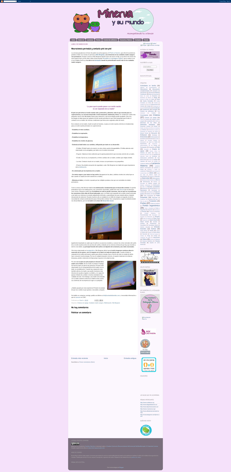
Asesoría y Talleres (126, 40)
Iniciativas (154, 156)
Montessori (145, 188)
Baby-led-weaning (153, 94)
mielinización (82, 167)
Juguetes (142, 161)
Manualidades (143, 176)
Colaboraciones (154, 104)
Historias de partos (145, 152)
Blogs (155, 97)
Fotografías (151, 147)
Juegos (155, 159)
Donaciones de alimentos (146, 131)
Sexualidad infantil (153, 225)
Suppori (158, 230)
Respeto (157, 216)
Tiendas (142, 235)
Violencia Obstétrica (147, 241)
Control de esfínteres (110, 40)
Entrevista (150, 138)
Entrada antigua (130, 358)
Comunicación (147, 108)
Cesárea (156, 102)
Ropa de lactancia (147, 218)
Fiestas (155, 145)
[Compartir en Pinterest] (102, 300)
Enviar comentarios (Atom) (87, 362)
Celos (149, 102)
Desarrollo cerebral (145, 126)
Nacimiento (143, 190)
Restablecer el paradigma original (112, 58)
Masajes (151, 176)
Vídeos (144, 239)
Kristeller (156, 161)
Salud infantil (153, 220)
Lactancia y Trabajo (145, 171)
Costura (153, 113)
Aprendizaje (143, 92)
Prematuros (157, 209)
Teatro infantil (156, 232)
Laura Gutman (155, 171)
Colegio (149, 106)
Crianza (156, 115)
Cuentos (147, 119)
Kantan (149, 161)
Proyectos (157, 211)
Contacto (138, 40)
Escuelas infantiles (152, 140)
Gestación (146, 149)
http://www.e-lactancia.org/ (147, 409)
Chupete (142, 104)
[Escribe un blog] (97, 300)
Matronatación (156, 178)
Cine (147, 104)
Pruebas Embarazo (150, 213)
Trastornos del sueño (145, 237)
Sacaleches (145, 220)
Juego (150, 159)
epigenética (91, 250)
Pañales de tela (150, 193)
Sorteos (153, 229)
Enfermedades (154, 137)
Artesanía (150, 92)
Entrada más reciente (79, 358)
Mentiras (155, 181)
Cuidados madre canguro (96, 303)
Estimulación (143, 142)
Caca (158, 99)
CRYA (141, 119)
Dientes (142, 128)
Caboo (152, 99)
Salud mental (144, 221)
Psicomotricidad (144, 215)
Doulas (156, 131)
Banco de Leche (144, 95)
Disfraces (144, 129)
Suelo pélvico (143, 230)
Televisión (144, 234)
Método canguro (152, 183)
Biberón (149, 97)
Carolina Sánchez (90, 446)
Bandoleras (142, 97)
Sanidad (155, 221)
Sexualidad (143, 225)
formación (98, 60)
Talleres (144, 232)
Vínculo (151, 239)
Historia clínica (153, 151)
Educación (154, 133)
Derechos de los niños (148, 122)
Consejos (155, 109)
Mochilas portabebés (153, 186)
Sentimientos (153, 223)
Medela (143, 180)
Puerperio (142, 216)
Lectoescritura (143, 173)
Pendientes (142, 199)
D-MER (156, 121)
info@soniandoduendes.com (111, 295)
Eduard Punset (144, 133)
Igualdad (156, 154)
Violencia (157, 239)
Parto (158, 193)
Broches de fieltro (144, 99)
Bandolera (154, 96)
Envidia (156, 138)
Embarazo (143, 135)
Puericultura (154, 214)
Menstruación (146, 181)
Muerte (151, 188)
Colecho (142, 106)
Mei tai (158, 180)
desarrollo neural (108, 201)
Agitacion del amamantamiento (148, 87)
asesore (78, 297)
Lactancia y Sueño (152, 169)
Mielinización (108, 303)
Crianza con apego (82, 303)
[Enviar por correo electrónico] (95, 300)
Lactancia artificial (144, 163)
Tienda (146, 40)
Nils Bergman (100, 54)
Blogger (121, 467)
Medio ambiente (150, 180)
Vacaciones (156, 237)
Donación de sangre (153, 129)
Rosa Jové (156, 218)
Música (156, 188)
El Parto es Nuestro (114, 53)
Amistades (155, 91)
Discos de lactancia (155, 128)
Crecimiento (144, 115)
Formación (143, 147)
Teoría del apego (154, 234)
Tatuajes (149, 232)
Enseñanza (143, 138)
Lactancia (90, 40)
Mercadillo (142, 183)
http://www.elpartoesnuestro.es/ (149, 406)
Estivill (150, 142)
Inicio (73, 40)
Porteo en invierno (155, 203)
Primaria (151, 211)
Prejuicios (150, 209)
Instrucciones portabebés (147, 158)
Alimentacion (144, 89)
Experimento (143, 143)
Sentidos (142, 223)
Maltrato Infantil (153, 174)
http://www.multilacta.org (147, 402)
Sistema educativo (145, 227)
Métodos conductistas (145, 185)
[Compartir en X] (99, 300)
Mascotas (157, 176)
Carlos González (148, 101)
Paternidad (154, 197)
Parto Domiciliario (148, 195)
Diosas (147, 128)
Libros (151, 173)
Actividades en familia (148, 85)
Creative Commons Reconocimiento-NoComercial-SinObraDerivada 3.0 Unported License (132, 446)
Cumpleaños (149, 121)
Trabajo (155, 235)
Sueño (151, 230)
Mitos (143, 186)
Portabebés (153, 201)
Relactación (149, 216)
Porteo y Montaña (149, 208)
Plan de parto (143, 201)
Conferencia (145, 109)
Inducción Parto (144, 156)
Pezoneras (150, 199)
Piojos (156, 199)
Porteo (98, 40)
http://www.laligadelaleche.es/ (148, 404)
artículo (122, 189)
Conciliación (156, 108)
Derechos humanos (147, 124)
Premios (144, 211)
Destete (155, 126)
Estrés (156, 142)
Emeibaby (154, 135)
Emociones (144, 137)
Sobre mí (81, 40)
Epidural (142, 140)
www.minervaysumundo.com (96, 448)
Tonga (148, 235)
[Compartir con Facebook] (100, 300)
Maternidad (145, 178)
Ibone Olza (148, 154)
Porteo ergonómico (151, 205)
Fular (158, 147)
